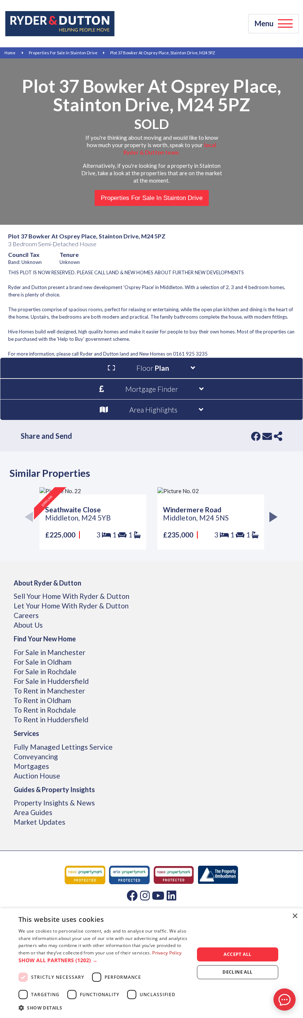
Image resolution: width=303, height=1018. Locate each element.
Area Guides (33, 812)
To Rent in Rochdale (45, 710)
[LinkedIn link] (171, 895)
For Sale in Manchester (49, 652)
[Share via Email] (267, 436)
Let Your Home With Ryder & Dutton (71, 605)
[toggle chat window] (284, 999)
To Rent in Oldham (42, 700)
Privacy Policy (166, 953)
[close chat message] (289, 928)
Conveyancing (36, 756)
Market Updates (39, 822)
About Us (28, 625)
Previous (31, 518)
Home (10, 52)
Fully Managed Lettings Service (63, 747)
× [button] (294, 916)
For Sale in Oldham (42, 662)
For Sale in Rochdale (45, 671)
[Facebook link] (132, 895)
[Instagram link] (145, 895)
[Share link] (278, 436)
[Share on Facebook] (256, 436)
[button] (103, 960)
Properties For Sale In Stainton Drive (63, 52)
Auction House (37, 775)
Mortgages (31, 766)
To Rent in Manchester (49, 690)
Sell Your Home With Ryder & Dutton (71, 596)
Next (271, 518)
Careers (26, 615)
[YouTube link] (158, 895)
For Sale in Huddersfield (51, 681)
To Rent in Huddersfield (51, 719)
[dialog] (151, 963)
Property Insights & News (54, 802)
